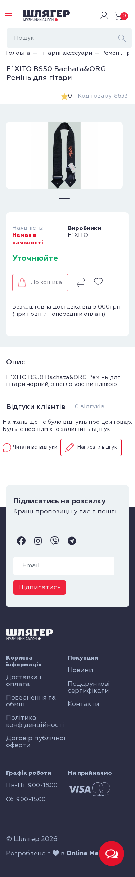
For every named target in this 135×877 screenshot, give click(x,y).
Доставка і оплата (23, 681)
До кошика (46, 282)
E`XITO (78, 235)
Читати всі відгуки (35, 447)
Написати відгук (97, 447)
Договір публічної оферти (36, 741)
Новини (80, 670)
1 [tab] (64, 198)
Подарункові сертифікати (89, 687)
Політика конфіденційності (35, 721)
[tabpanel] (64, 155)
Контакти (83, 704)
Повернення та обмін (31, 701)
